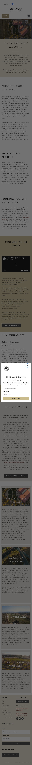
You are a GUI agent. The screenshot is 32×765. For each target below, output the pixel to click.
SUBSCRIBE (16, 398)
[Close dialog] (27, 365)
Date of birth (6, 391)
